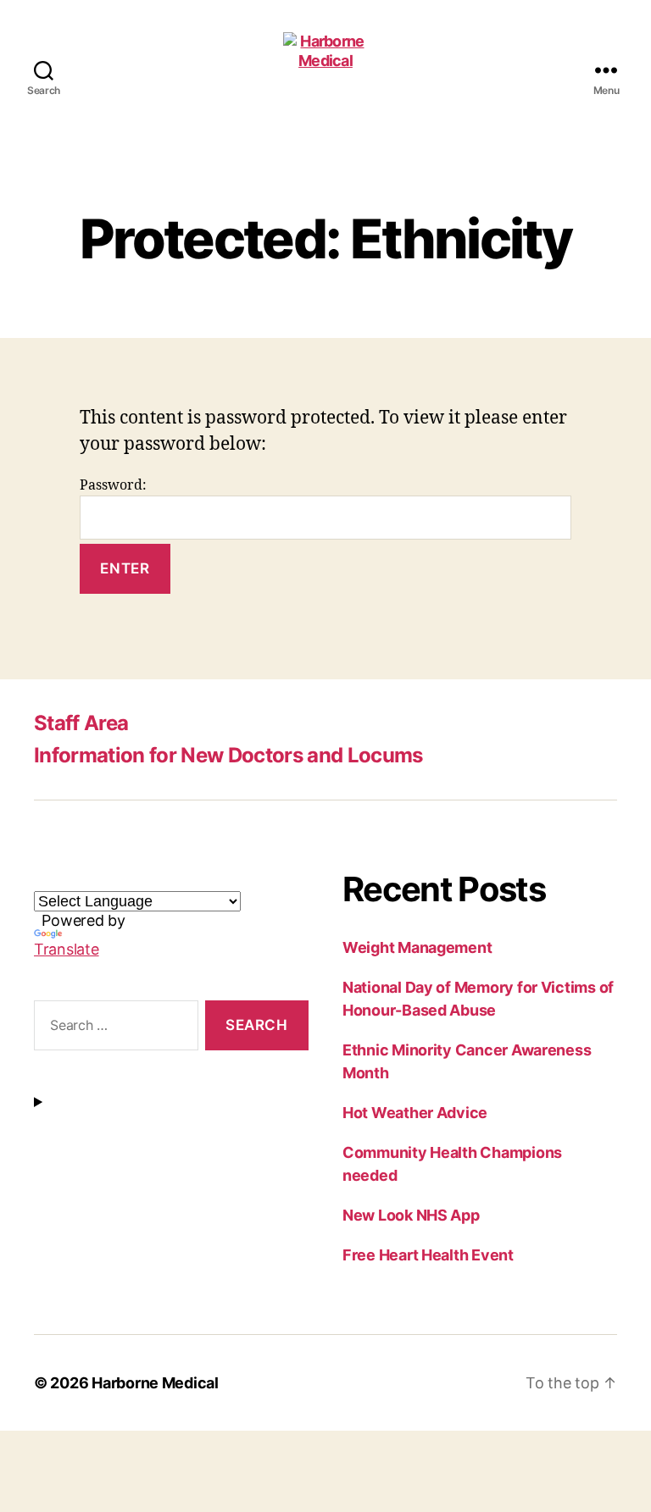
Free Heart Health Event (428, 1255)
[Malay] (165, 878)
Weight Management (417, 947)
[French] (63, 878)
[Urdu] (145, 878)
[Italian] (104, 878)
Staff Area (81, 723)
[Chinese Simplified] (185, 878)
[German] (84, 878)
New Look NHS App (411, 1215)
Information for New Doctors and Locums (228, 755)
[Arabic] (124, 878)
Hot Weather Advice (414, 1113)
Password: (113, 485)
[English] (43, 878)
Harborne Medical (155, 1383)
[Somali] (206, 878)
